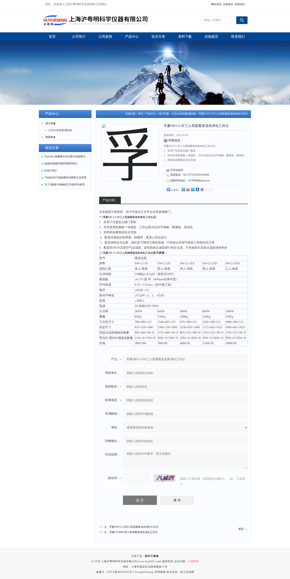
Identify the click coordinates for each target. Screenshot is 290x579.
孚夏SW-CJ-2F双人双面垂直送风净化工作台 (133, 526)
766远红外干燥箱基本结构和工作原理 (65, 177)
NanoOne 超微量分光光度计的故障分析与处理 (66, 156)
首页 (140, 113)
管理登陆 (160, 571)
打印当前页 (176, 170)
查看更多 (50, 137)
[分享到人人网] (197, 189)
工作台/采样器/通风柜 (60, 130)
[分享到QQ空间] (183, 189)
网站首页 (216, 4)
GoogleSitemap (144, 571)
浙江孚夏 (50, 123)
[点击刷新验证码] (164, 478)
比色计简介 (50, 170)
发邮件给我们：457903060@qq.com (190, 180)
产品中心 (151, 113)
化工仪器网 (187, 571)
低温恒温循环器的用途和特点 (60, 163)
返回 (241, 528)
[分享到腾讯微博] (192, 189)
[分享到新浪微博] (188, 189)
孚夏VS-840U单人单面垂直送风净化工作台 (133, 532)
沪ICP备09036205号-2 (121, 571)
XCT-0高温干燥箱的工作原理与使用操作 (66, 184)
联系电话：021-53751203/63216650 (189, 174)
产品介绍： (110, 200)
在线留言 (228, 4)
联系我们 (240, 4)
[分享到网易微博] (202, 189)
